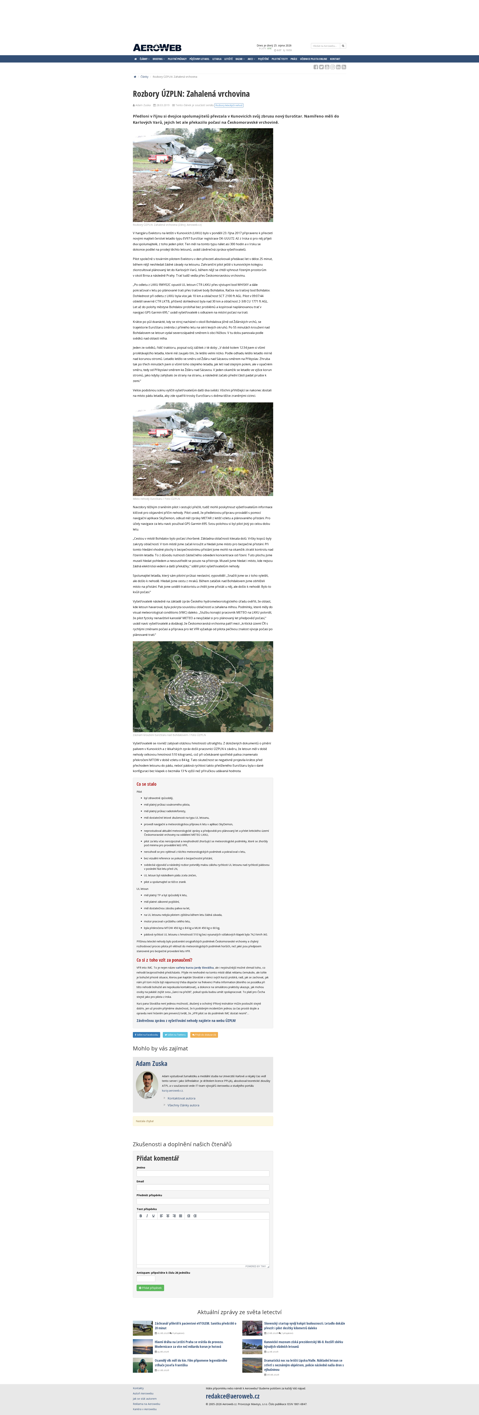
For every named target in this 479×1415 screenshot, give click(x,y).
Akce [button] (250, 59)
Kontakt (335, 59)
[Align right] (174, 1216)
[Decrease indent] (188, 1216)
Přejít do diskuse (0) (205, 1034)
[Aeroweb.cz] (157, 48)
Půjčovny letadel (199, 59)
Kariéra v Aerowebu (145, 1409)
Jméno (141, 1167)
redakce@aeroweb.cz (233, 1396)
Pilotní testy (280, 59)
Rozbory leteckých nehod (229, 105)
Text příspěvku (147, 1209)
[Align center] (168, 1216)
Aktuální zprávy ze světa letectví (239, 1312)
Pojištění (263, 59)
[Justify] (180, 1216)
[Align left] (161, 1216)
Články (144, 76)
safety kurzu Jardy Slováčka (195, 967)
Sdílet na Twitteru (176, 1034)
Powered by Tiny (255, 1266)
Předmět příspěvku (149, 1195)
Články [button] (144, 59)
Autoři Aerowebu (143, 1393)
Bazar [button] (239, 59)
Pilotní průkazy (177, 59)
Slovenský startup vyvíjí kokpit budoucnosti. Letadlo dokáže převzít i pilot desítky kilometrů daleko (304, 1325)
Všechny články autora (183, 1105)
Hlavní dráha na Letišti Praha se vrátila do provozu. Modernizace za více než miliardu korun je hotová (189, 1344)
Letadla (216, 59)
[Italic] (147, 1216)
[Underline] (153, 1216)
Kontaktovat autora (181, 1098)
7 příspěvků (287, 1333)
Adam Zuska (151, 1063)
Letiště (228, 59)
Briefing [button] (158, 59)
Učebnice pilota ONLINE (313, 59)
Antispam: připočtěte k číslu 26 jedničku (163, 1272)
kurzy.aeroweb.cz (172, 1090)
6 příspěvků (178, 1333)
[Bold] (141, 1216)
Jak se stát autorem (145, 1398)
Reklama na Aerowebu (146, 1404)
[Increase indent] (195, 1216)
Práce (294, 59)
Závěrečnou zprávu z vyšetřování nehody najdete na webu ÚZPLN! (186, 1020)
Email (140, 1181)
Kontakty (138, 1388)
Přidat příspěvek (151, 1288)
